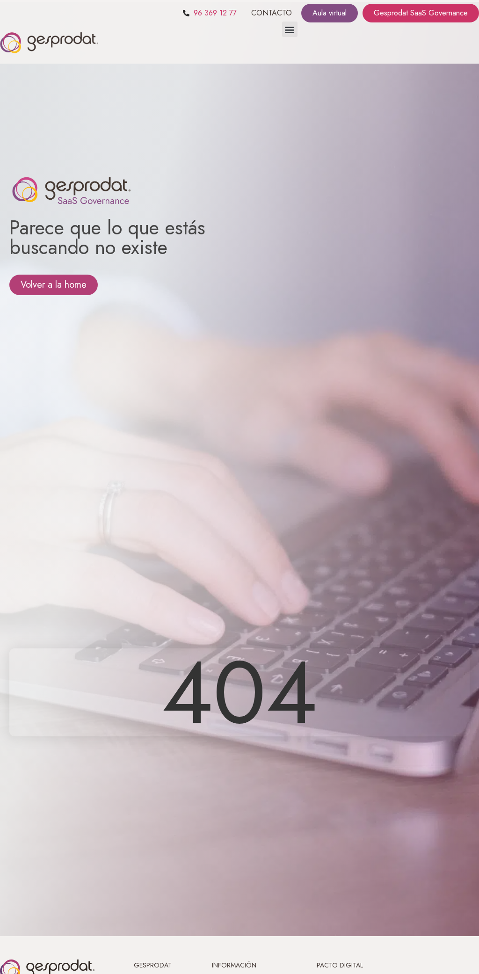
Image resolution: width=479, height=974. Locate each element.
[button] (290, 29)
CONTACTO (271, 12)
